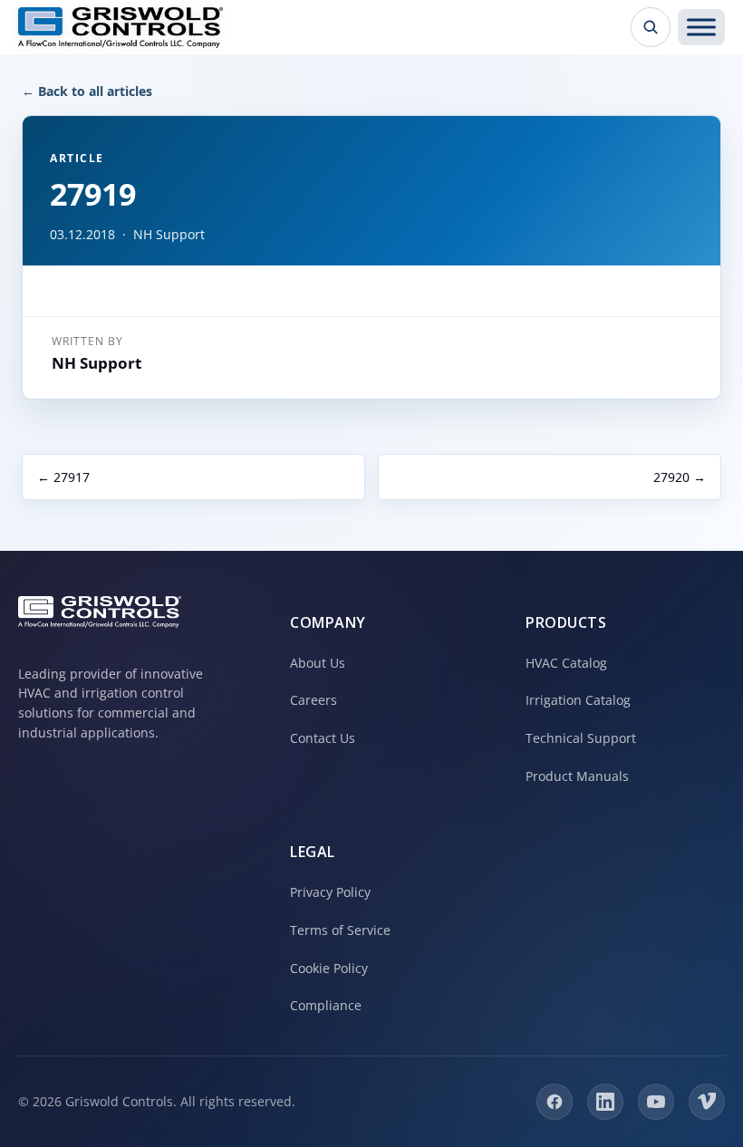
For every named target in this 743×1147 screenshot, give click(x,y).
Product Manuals (577, 776)
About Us (317, 662)
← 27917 (63, 477)
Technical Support (581, 738)
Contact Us (322, 738)
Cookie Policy (329, 968)
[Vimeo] (707, 1102)
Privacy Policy (330, 892)
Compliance (326, 1005)
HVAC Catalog (566, 662)
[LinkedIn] (605, 1102)
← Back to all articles (87, 91)
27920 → (679, 477)
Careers (313, 699)
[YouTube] (656, 1102)
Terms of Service (340, 930)
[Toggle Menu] (701, 27)
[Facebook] (554, 1102)
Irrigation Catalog (578, 699)
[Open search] (651, 27)
